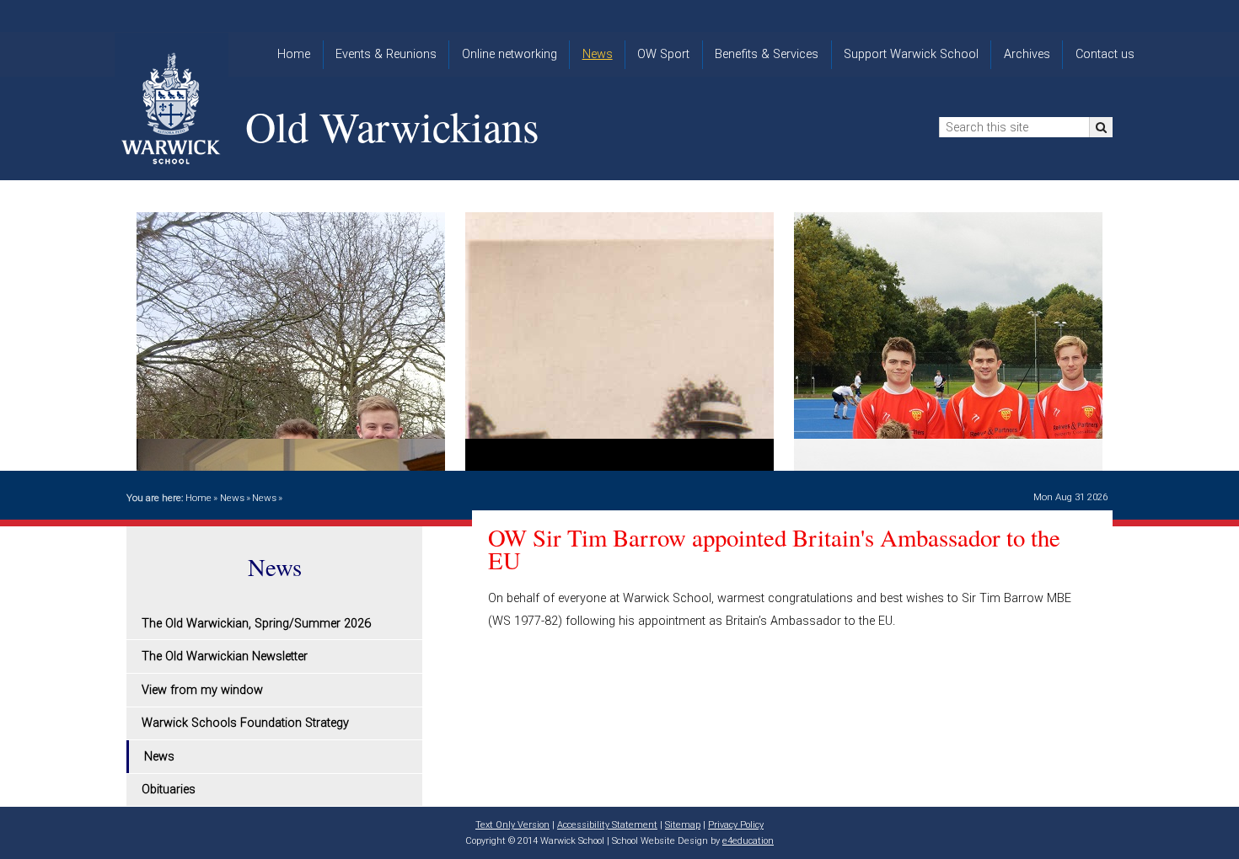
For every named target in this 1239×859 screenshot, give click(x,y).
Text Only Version (512, 824)
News (232, 498)
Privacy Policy (736, 824)
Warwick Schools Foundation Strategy (245, 723)
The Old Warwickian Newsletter (225, 656)
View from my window (202, 690)
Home (198, 498)
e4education (748, 840)
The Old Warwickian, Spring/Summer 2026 (256, 623)
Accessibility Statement (607, 824)
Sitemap (682, 824)
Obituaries (169, 789)
